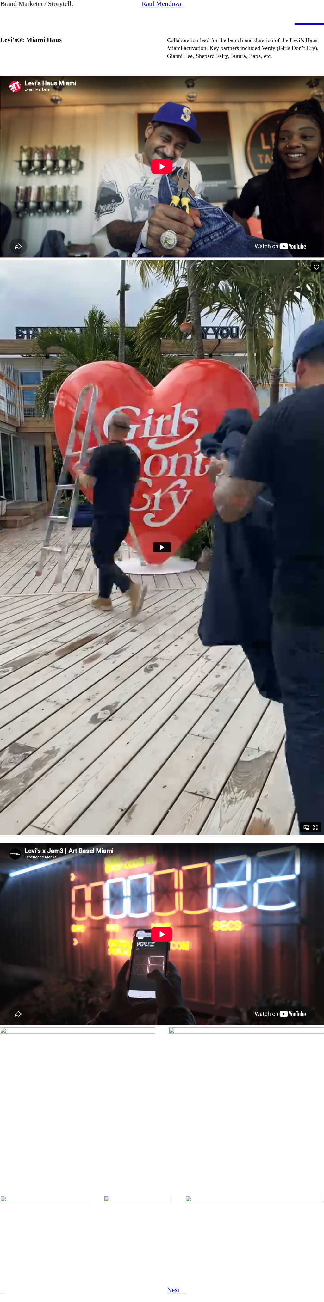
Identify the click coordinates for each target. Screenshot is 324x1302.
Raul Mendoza (162, 4)
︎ (299, 18)
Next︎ (176, 1290)
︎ (309, 18)
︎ (2, 1290)
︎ (319, 18)
